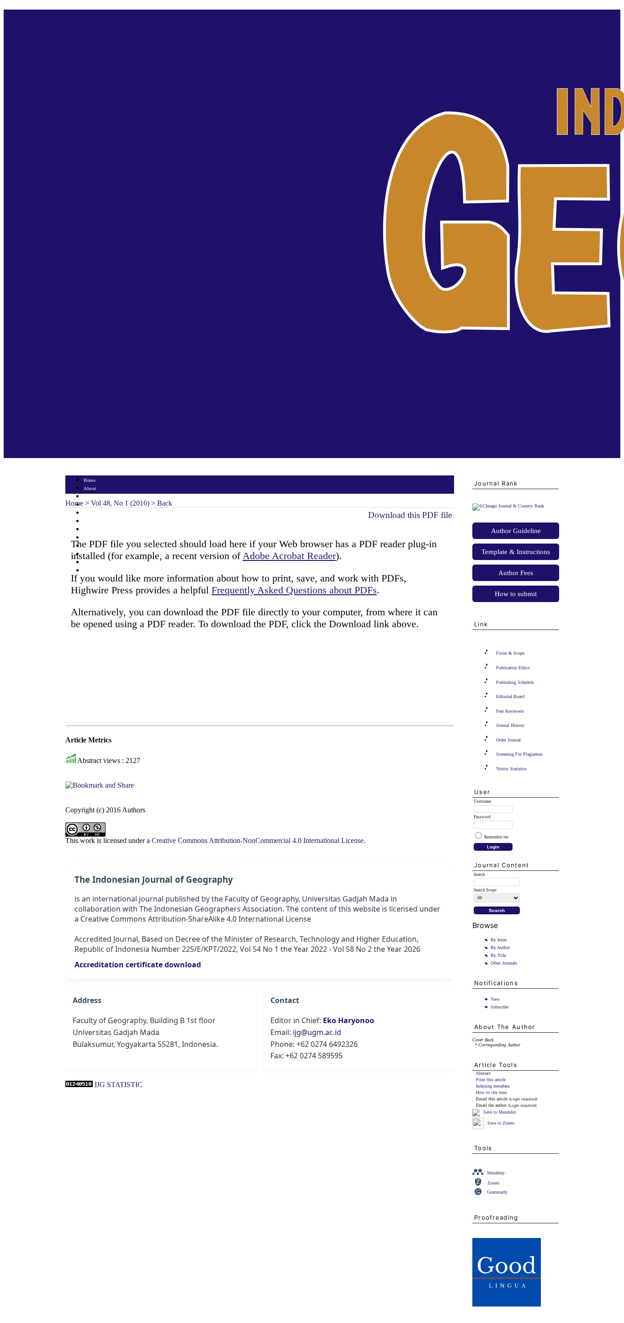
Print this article (491, 1079)
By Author (500, 947)
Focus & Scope (510, 653)
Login (90, 496)
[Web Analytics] (79, 1084)
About (90, 488)
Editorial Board (510, 696)
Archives (92, 529)
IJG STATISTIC (119, 1084)
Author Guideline (516, 530)
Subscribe (499, 1006)
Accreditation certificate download (137, 965)
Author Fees (515, 572)
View (495, 999)
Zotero (493, 1182)
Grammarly (497, 1192)
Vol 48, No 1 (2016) (120, 503)
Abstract (483, 1073)
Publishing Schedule (515, 682)
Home (89, 480)
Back (164, 503)
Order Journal (508, 739)
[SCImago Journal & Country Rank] (508, 505)
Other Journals (504, 963)
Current (91, 521)
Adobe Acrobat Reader (289, 555)
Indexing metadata (492, 1085)
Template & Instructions (515, 551)
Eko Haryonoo (348, 1020)
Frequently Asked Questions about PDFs (294, 590)
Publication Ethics (513, 667)
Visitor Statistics (511, 768)
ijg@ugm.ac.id (317, 1032)
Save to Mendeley (499, 1112)
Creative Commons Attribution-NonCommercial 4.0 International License (258, 840)
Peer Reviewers (510, 711)
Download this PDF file (410, 515)
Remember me (496, 837)
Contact (92, 570)
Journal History (510, 725)
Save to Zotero (500, 1123)
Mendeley (496, 1172)
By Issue (499, 939)
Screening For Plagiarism (519, 754)
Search (90, 513)
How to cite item (491, 1092)
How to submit (516, 593)
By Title (498, 955)
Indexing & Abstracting (108, 562)
